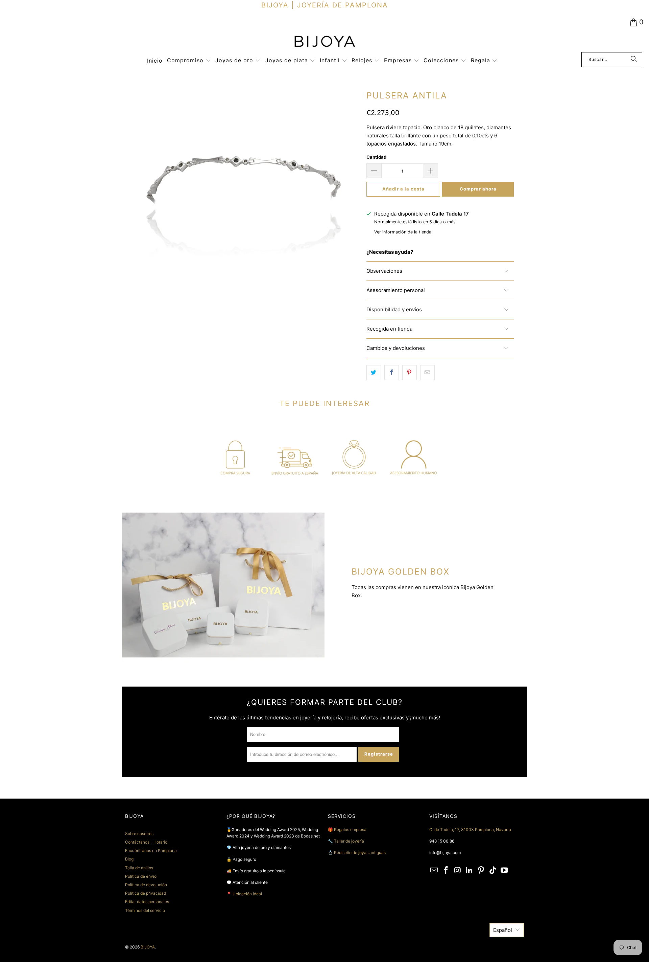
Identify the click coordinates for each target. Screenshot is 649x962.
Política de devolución (146, 884)
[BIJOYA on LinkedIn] (469, 870)
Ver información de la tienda (402, 231)
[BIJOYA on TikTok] (493, 870)
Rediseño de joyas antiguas (360, 852)
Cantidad (376, 157)
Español (502, 930)
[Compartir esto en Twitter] (373, 372)
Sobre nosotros (139, 833)
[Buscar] (633, 59)
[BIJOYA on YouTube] (505, 870)
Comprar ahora (478, 189)
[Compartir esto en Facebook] (391, 372)
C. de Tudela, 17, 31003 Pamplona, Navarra (470, 829)
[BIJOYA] (324, 42)
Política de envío (141, 876)
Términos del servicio (145, 910)
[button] (189, 60)
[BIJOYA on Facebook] (446, 870)
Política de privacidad (145, 893)
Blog (129, 859)
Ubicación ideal (247, 893)
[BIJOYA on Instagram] (458, 870)
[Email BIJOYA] (434, 870)
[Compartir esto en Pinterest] (409, 372)
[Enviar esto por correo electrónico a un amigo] (427, 372)
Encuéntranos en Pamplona (151, 850)
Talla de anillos (139, 867)
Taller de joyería (349, 841)
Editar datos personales (147, 901)
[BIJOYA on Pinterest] (481, 870)
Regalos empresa (350, 829)
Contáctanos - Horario (146, 842)
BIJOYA (148, 946)
